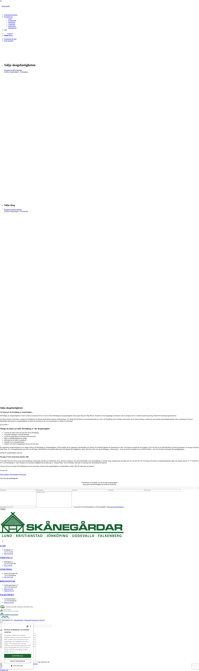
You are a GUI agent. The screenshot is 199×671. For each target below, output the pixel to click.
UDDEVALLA (6, 558)
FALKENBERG (7, 595)
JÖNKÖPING (6, 569)
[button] (17, 665)
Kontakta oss (8, 70)
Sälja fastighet (8, 41)
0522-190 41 (8, 565)
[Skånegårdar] (5, 6)
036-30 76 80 (8, 577)
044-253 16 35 (9, 591)
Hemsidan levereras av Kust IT (34, 620)
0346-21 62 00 (9, 602)
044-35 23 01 (8, 589)
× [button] (30, 626)
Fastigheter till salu (10, 39)
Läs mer (12, 652)
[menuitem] (101, 15)
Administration (18, 620)
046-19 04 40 (8, 554)
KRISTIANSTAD (7, 581)
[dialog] (17, 646)
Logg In (10, 33)
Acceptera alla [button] (17, 656)
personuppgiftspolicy (117, 507)
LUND (3, 546)
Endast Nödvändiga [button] (17, 661)
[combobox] (27, 626)
